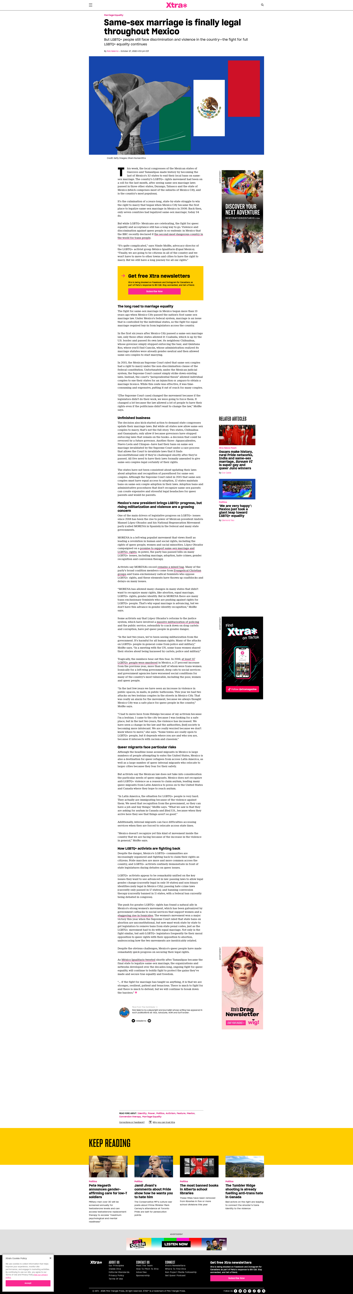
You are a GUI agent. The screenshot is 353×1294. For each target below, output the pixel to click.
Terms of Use (116, 1279)
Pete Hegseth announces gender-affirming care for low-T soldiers (108, 1191)
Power (151, 1113)
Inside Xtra (115, 1269)
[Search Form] (262, 5)
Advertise (141, 1272)
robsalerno (141, 1021)
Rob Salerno (113, 51)
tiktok (254, 1291)
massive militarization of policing (178, 621)
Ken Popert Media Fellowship (181, 1272)
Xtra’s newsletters (175, 1265)
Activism (170, 1113)
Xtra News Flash (227, 448)
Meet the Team (144, 1265)
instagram (249, 1291)
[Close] (50, 1258)
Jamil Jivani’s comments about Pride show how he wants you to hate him (153, 1191)
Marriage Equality (113, 15)
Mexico (191, 1113)
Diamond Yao (228, 520)
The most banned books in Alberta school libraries (199, 1189)
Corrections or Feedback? (132, 1122)
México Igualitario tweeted (138, 959)
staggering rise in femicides (135, 915)
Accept (28, 1283)
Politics (223, 502)
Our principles (116, 1265)
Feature (181, 1113)
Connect (170, 1262)
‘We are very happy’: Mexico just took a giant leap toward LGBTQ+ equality (235, 510)
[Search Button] (262, 5)
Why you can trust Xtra (164, 1122)
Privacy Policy (116, 1275)
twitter (240, 1291)
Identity (142, 1113)
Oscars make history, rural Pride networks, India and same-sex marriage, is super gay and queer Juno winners (236, 460)
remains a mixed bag (170, 566)
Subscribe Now (154, 291)
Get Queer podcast (175, 1275)
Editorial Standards (119, 1272)
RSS (263, 1291)
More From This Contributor (143, 1007)
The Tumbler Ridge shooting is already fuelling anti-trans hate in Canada (244, 1191)
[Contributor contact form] (150, 1021)
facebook (235, 1291)
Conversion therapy (130, 1116)
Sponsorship (143, 1275)
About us (114, 1262)
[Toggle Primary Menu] (90, 5)
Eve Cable (226, 473)
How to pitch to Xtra (147, 1269)
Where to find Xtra (175, 1269)
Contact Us (143, 1262)
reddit (259, 1291)
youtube (245, 1291)
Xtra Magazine (176, 5)
